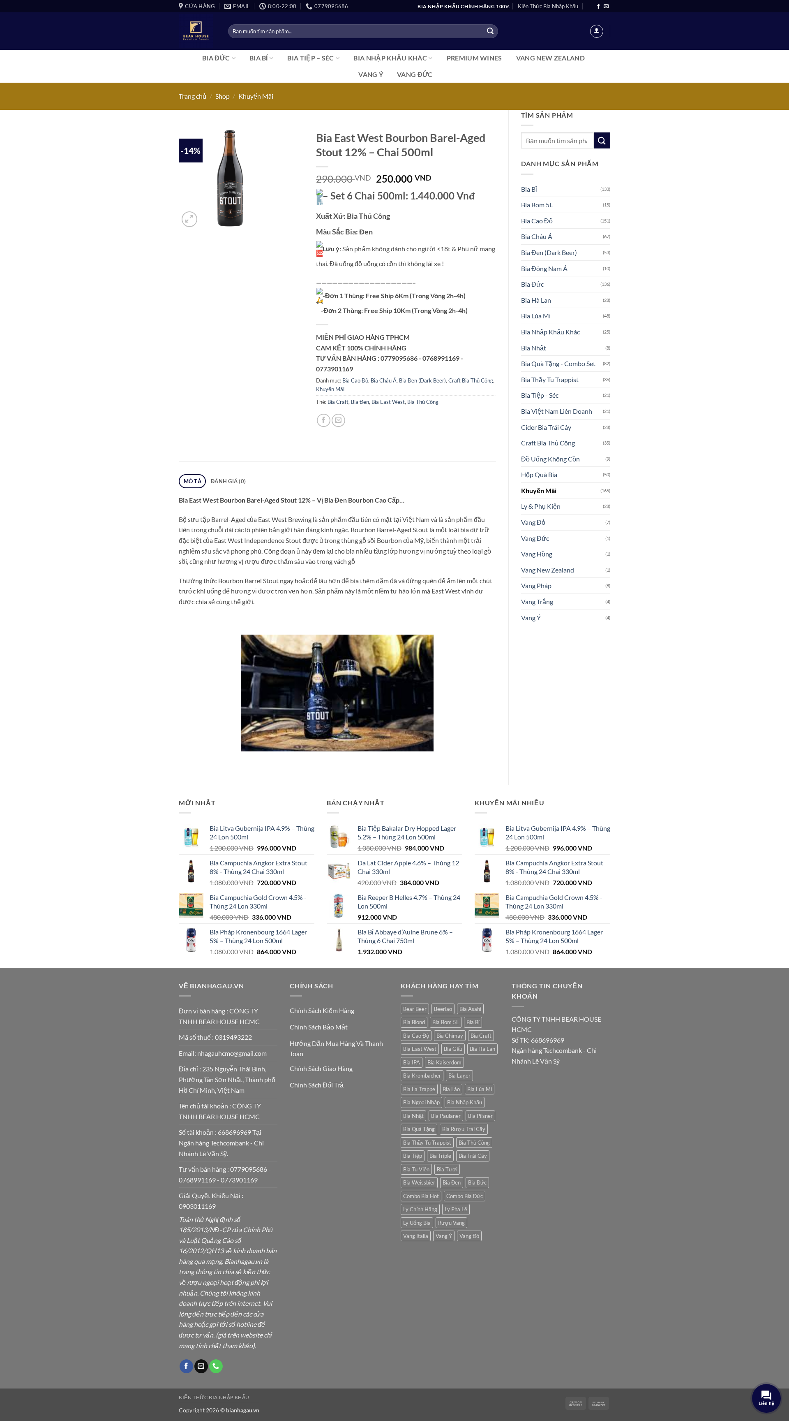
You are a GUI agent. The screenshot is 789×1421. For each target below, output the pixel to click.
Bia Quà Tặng (419, 1129)
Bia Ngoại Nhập (421, 1102)
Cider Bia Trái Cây (546, 427)
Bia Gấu (453, 1048)
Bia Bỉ (258, 58)
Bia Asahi (470, 1009)
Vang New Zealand (550, 58)
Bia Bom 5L (537, 205)
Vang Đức (415, 74)
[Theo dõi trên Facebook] (598, 6)
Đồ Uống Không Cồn (550, 459)
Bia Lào (451, 1089)
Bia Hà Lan (536, 300)
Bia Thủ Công (422, 402)
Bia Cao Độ (537, 221)
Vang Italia (415, 1236)
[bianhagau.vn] (197, 31)
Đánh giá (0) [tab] (228, 481)
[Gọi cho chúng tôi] (216, 1366)
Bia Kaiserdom (444, 1062)
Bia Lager (459, 1075)
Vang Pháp (536, 585)
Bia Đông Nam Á (544, 268)
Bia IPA (411, 1062)
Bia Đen (360, 402)
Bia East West (388, 402)
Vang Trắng (537, 601)
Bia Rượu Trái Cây (463, 1129)
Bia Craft (338, 402)
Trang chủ (192, 96)
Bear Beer (415, 1009)
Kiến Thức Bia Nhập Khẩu (548, 6)
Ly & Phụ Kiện (541, 506)
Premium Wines (474, 58)
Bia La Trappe (419, 1089)
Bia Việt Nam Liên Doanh (556, 411)
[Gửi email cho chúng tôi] (606, 6)
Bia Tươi (447, 1169)
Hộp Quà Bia (539, 474)
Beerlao (443, 1009)
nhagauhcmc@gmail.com (232, 1053)
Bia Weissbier (419, 1182)
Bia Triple (440, 1155)
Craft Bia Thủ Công (548, 443)
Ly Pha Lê (456, 1209)
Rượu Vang (451, 1222)
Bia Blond (414, 1022)
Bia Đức (216, 58)
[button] (596, 31)
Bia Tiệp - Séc (539, 395)
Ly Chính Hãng (420, 1209)
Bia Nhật (533, 348)
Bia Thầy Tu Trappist (550, 379)
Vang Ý (370, 74)
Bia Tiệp (412, 1155)
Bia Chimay (449, 1035)
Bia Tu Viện (416, 1169)
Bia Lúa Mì (536, 316)
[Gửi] (490, 31)
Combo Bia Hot (421, 1196)
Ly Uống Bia (417, 1222)
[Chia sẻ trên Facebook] (323, 420)
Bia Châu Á (536, 236)
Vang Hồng (536, 554)
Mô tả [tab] (192, 481)
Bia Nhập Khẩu (464, 1102)
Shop (222, 96)
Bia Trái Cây (473, 1155)
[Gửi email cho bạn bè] (338, 420)
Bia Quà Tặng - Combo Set (558, 363)
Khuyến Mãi (255, 96)
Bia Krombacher (422, 1075)
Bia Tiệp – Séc (310, 58)
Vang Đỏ (533, 522)
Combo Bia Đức (464, 1196)
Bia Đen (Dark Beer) (549, 252)
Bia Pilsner (480, 1116)
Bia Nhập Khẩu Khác (390, 58)
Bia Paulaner (446, 1116)
